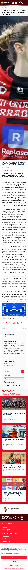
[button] (26, 544)
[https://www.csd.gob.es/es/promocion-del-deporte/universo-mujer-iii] (16, 517)
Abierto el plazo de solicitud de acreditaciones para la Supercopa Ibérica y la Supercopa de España (12, 493)
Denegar (14, 561)
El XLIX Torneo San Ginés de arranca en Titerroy (13, 440)
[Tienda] (16, 3)
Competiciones (9, 10)
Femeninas (19, 12)
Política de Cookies (7, 568)
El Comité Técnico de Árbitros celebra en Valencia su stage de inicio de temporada (14, 413)
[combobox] (12, 371)
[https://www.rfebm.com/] (2, 2)
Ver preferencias (14, 565)
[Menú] (26, 2)
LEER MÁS (5, 421)
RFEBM (7, 2)
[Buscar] (22, 371)
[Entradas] (13, 3)
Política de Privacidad (15, 568)
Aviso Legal (22, 568)
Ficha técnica (7, 336)
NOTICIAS (5, 7)
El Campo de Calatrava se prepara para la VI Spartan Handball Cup (13, 466)
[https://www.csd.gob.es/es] (7, 517)
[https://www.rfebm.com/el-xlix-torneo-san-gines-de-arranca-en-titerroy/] (14, 431)
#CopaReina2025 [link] (8, 365)
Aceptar (14, 557)
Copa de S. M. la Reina (13, 11)
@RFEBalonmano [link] (8, 363)
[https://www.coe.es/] (23, 517)
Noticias (6, 14)
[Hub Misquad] (22, 3)
